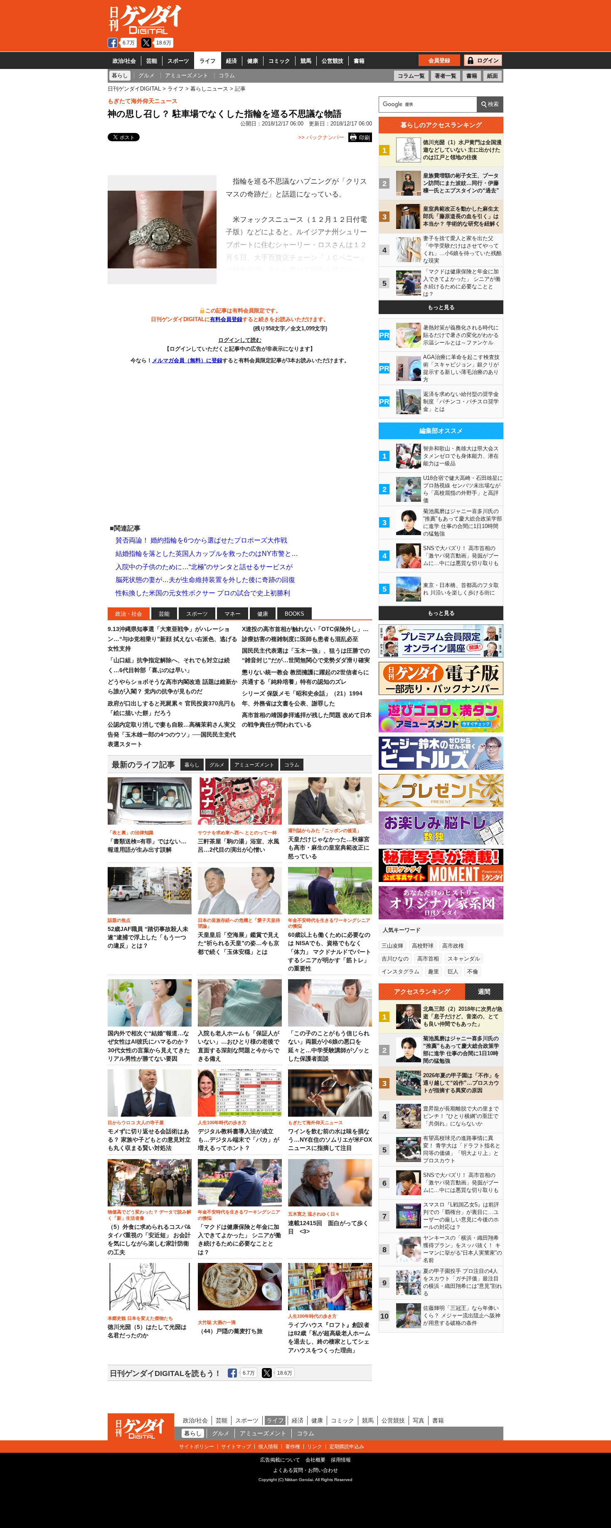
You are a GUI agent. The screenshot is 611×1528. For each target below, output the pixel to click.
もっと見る (441, 307)
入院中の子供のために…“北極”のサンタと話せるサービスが (204, 566)
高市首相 (428, 959)
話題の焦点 (119, 920)
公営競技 (332, 61)
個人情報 (268, 1446)
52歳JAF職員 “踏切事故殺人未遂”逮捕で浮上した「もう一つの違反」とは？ (148, 937)
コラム (291, 765)
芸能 (151, 61)
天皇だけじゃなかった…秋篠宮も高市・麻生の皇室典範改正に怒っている (329, 848)
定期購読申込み (346, 1446)
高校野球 (423, 946)
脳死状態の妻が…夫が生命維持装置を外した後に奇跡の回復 (205, 579)
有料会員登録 (226, 319)
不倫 (472, 971)
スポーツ (178, 61)
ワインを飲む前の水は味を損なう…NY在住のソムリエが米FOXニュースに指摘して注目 (330, 1140)
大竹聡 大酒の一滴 (217, 1322)
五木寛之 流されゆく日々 (314, 1213)
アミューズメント (254, 765)
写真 (418, 1420)
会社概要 (315, 1460)
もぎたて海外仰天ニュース (142, 101)
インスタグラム (400, 971)
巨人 (453, 971)
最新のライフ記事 (143, 764)
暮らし (192, 765)
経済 (231, 61)
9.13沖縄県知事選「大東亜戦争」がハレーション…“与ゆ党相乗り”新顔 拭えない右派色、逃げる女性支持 (172, 639)
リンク (314, 1446)
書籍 (359, 61)
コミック (279, 61)
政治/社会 (124, 61)
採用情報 (341, 1460)
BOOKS (294, 614)
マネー (232, 614)
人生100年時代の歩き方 (222, 1122)
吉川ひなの (395, 959)
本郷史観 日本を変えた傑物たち (140, 1318)
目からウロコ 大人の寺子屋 (136, 1122)
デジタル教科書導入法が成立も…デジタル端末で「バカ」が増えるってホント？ (238, 1140)
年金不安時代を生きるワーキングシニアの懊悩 (329, 923)
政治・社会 (128, 614)
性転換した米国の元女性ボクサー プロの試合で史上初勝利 (203, 593)
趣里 (433, 971)
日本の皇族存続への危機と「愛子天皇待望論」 (239, 923)
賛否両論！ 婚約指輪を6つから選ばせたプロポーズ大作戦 (201, 540)
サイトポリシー (196, 1446)
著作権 (292, 1446)
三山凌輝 (392, 946)
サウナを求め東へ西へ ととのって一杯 (237, 832)
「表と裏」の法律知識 (130, 832)
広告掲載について (280, 1460)
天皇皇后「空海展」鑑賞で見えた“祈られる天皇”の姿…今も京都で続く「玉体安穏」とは (238, 943)
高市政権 (453, 946)
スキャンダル (464, 959)
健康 (252, 61)
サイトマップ (236, 1446)
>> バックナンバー (321, 137)
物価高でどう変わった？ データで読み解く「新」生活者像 (149, 1214)
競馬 (306, 61)
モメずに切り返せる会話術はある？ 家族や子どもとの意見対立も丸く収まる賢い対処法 (149, 1140)
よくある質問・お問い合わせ (305, 1470)
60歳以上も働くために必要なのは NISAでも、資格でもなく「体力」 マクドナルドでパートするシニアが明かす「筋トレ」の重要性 (329, 952)
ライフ (208, 61)
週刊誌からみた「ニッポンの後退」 (324, 830)
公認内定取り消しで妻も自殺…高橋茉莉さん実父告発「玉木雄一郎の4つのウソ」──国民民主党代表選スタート (172, 734)
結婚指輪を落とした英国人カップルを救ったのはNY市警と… (207, 553)
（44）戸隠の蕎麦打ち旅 (230, 1331)
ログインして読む (239, 340)
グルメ (216, 765)
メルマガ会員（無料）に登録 (187, 360)
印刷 (364, 138)
